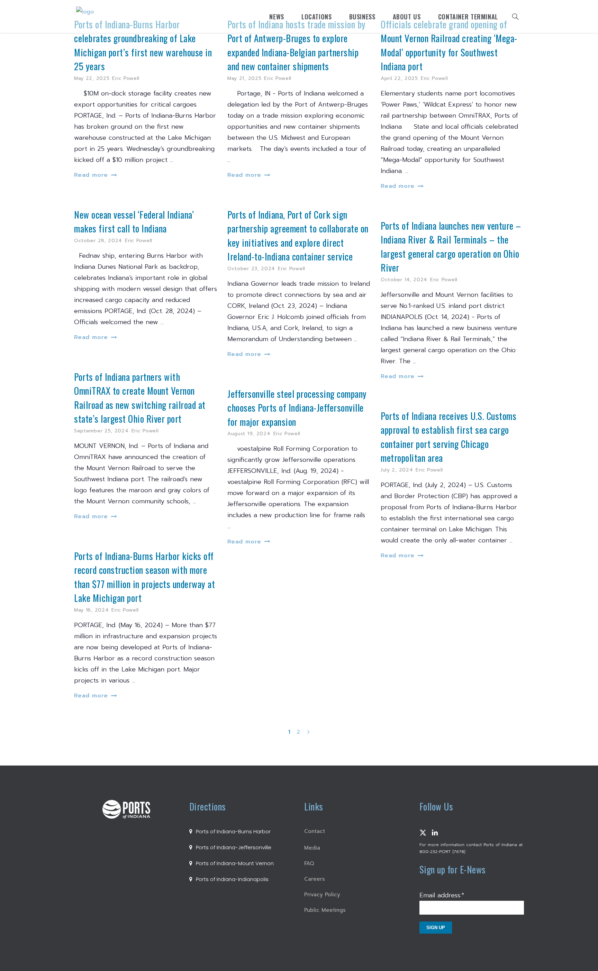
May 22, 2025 (91, 78)
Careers (314, 879)
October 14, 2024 (404, 279)
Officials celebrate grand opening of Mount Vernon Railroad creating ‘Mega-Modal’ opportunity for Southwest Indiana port (449, 45)
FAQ (309, 863)
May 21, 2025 (244, 78)
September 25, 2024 (101, 430)
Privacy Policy (322, 894)
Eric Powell (125, 78)
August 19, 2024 (249, 433)
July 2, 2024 (397, 470)
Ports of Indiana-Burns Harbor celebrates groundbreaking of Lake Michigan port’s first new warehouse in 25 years (143, 45)
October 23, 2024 (251, 268)
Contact (314, 831)
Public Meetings (325, 910)
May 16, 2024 (91, 610)
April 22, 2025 (399, 78)
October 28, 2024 (98, 240)
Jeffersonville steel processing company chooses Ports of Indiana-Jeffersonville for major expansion (297, 408)
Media (312, 848)
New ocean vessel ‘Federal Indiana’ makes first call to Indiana (134, 222)
